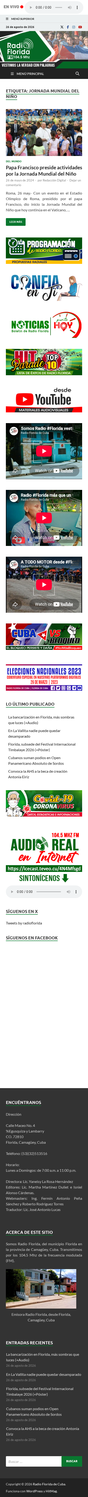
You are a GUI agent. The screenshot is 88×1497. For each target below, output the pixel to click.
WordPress (34, 1491)
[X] (62, 27)
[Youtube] (80, 27)
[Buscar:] (44, 1461)
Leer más (14, 220)
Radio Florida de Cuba (49, 1484)
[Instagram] (73, 27)
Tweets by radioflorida (24, 923)
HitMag (51, 1491)
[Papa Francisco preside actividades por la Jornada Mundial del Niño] (44, 134)
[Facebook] (68, 27)
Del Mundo (14, 161)
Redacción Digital (54, 180)
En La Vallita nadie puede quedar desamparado (43, 1374)
